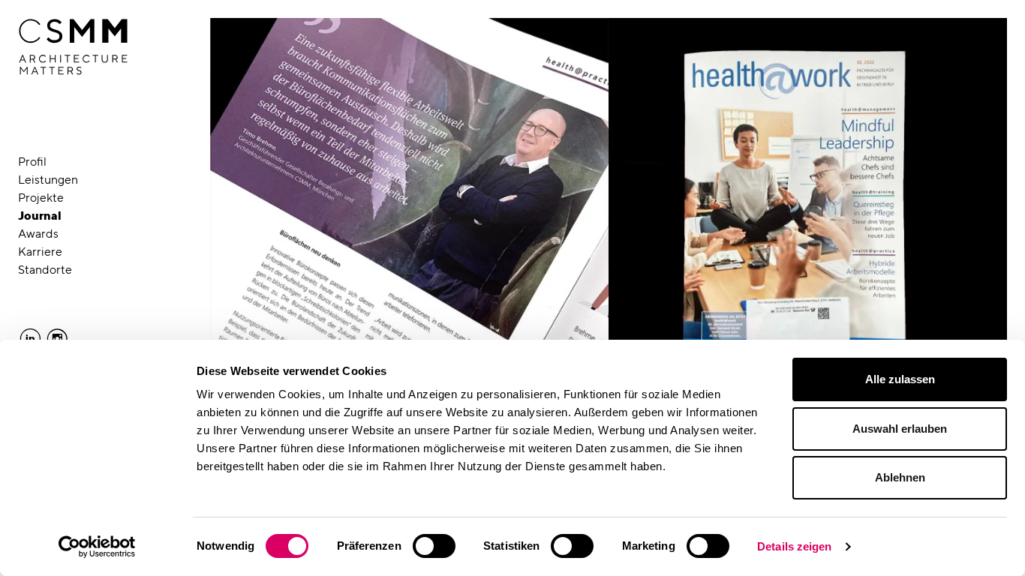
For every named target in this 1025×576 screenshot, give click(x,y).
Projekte (41, 197)
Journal (40, 215)
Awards (38, 233)
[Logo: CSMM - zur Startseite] (73, 47)
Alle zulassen (900, 379)
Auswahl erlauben (899, 428)
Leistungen (48, 179)
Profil (32, 161)
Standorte (45, 269)
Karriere (40, 251)
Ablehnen (900, 477)
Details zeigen (794, 546)
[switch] (434, 546)
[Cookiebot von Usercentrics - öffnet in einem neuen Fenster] (97, 547)
